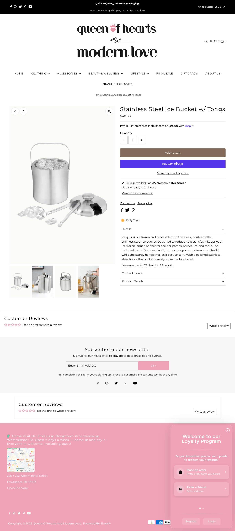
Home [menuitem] (19, 73)
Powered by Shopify (97, 523)
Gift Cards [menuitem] (189, 73)
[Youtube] (30, 7)
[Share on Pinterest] (133, 210)
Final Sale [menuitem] (164, 73)
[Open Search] (206, 41)
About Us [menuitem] (213, 73)
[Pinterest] (25, 7)
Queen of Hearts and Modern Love (57, 523)
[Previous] (15, 111)
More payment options (173, 173)
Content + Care (132, 273)
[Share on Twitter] (127, 210)
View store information (137, 193)
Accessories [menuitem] (67, 73)
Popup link (144, 203)
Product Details (132, 281)
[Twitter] (20, 7)
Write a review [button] (219, 325)
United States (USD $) (210, 6)
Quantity (126, 133)
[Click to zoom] (109, 111)
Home (97, 94)
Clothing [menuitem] (39, 73)
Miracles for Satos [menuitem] (117, 84)
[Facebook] (11, 7)
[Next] (23, 111)
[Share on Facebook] (122, 210)
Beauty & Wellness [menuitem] (104, 73)
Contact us (127, 203)
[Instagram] (15, 7)
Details (126, 229)
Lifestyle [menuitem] (138, 73)
